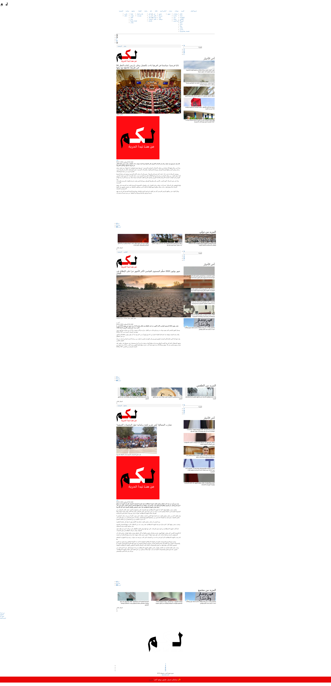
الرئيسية (121, 11)
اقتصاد (139, 11)
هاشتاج (150, 21)
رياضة (145, 11)
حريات (170, 11)
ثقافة (156, 11)
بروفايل (161, 19)
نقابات (132, 22)
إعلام (181, 14)
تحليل (125, 15)
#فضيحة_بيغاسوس (184, 31)
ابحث (200, 47)
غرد (118, 223)
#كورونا (182, 21)
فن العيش (176, 21)
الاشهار (2, 614)
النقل (131, 17)
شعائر (174, 19)
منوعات (177, 11)
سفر (174, 17)
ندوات (155, 17)
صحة (131, 19)
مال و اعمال (140, 14)
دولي (125, 46)
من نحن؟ (2, 613)
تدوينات (150, 19)
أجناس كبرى (163, 11)
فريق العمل (194, 11)
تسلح (181, 22)
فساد (181, 15)
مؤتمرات (139, 15)
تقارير (125, 14)
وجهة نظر (151, 17)
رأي (151, 11)
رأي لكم (151, 14)
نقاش (155, 15)
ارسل (119, 227)
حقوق (169, 14)
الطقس (182, 19)
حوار (160, 17)
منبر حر (151, 15)
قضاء (131, 14)
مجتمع (133, 11)
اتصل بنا (2, 616)
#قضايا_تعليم (133, 21)
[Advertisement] (149, 210)
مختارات (175, 14)
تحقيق (160, 14)
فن (154, 14)
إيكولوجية (182, 17)
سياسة (127, 11)
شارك (118, 225)
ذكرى (181, 24)
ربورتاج (160, 15)
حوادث (132, 15)
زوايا (181, 26)
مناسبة (175, 15)
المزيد (182, 11)
